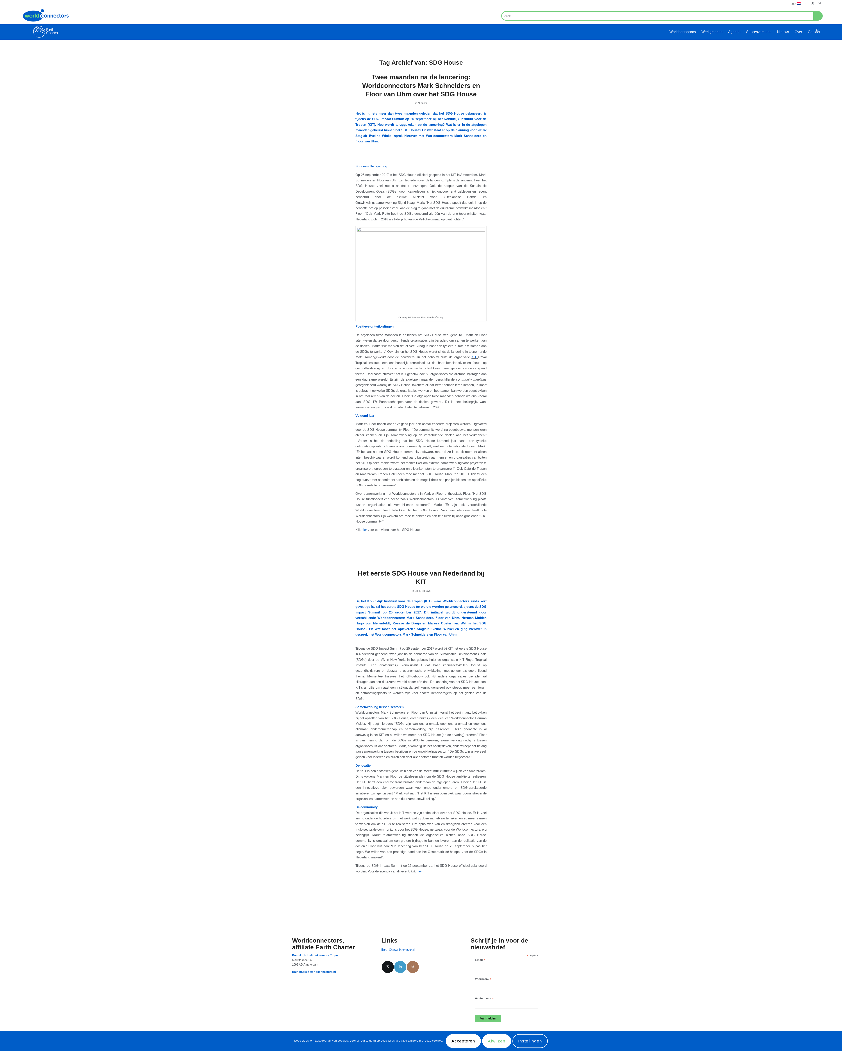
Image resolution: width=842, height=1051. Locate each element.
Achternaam (484, 998)
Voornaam (483, 979)
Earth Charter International (398, 949)
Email (480, 960)
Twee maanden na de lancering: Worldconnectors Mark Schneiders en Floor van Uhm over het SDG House (421, 85)
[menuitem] (794, 3)
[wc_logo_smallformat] (45, 23)
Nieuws (422, 103)
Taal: (793, 3)
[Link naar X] (813, 3)
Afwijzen (496, 1041)
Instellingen (530, 1041)
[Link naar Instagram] (819, 3)
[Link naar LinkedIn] (806, 3)
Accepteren (463, 1041)
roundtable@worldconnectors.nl (314, 971)
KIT (473, 357)
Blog (417, 590)
